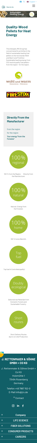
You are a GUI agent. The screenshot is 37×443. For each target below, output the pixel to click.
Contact (19, 397)
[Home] (8, 7)
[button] (33, 5)
